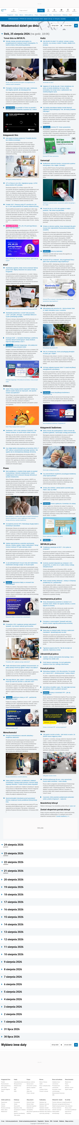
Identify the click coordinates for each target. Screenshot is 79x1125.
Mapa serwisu (69, 1121)
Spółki (41, 1083)
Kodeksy (29, 1113)
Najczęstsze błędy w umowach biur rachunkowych (18, 617)
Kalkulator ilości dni (44, 1104)
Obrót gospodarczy (5, 1085)
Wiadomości (68, 1082)
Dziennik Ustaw (30, 1102)
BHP (15, 1089)
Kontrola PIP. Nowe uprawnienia (60, 127)
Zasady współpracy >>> (62, 816)
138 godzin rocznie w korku (49, 775)
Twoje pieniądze (44, 15)
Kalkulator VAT (43, 1106)
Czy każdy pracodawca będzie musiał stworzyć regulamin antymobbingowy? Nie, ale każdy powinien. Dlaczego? (59, 109)
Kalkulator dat (43, 1102)
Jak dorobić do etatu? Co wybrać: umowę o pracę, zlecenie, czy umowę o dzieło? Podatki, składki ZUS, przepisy (59, 43)
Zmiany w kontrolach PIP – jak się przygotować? (55, 727)
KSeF (70, 15)
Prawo (36, 15)
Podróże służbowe (56, 1107)
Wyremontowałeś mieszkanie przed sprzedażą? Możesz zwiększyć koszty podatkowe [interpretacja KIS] (21, 800)
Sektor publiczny (29, 15)
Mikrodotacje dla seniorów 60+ (50, 347)
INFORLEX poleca (48, 544)
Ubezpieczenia (17, 1085)
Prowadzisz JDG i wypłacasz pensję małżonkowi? (18, 662)
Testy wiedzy (17, 1115)
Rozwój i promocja (5, 1107)
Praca (28, 1089)
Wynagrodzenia (18, 1083)
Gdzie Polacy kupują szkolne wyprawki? (15, 426)
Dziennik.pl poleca (48, 627)
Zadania (3, 1106)
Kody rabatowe (68, 1106)
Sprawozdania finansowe (58, 1093)
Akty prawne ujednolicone (33, 1111)
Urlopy (15, 1087)
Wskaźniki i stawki (57, 1099)
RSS (51, 1121)
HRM (15, 1091)
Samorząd (44, 160)
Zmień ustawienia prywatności (27, 1121)
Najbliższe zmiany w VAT (12, 728)
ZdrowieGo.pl (68, 1102)
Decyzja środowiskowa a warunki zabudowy (16, 776)
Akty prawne (30, 1099)
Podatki (3, 1082)
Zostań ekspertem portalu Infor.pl (55, 809)
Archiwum (67, 1104)
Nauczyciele (17, 1106)
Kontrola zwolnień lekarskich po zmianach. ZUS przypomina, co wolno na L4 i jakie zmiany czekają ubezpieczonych (58, 565)
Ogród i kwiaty (68, 1089)
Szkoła (15, 1104)
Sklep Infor (29, 1091)
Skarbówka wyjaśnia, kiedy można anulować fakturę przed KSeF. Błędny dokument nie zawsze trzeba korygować (22, 269)
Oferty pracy (68, 1113)
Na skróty (67, 1099)
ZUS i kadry (4, 1087)
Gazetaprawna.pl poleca (51, 598)
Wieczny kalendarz (56, 251)
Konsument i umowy (32, 1085)
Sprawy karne (30, 1083)
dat (52, 540)
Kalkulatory (43, 1099)
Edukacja (65, 15)
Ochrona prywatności (12, 1121)
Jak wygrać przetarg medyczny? (14, 179)
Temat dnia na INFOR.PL (14, 38)
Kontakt (55, 1121)
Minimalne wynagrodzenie (58, 1104)
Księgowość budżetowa (50, 427)
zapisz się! (72, 806)
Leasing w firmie (43, 1089)
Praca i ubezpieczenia (45, 1085)
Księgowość (10, 15)
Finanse (67, 1085)
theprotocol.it (68, 1111)
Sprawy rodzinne (31, 1082)
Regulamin (41, 1121)
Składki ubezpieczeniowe (58, 1106)
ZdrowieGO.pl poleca (49, 654)
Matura (15, 1111)
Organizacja (4, 1102)
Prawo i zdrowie (30, 1093)
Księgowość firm (10, 135)
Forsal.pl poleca (47, 668)
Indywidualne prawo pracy (20, 1082)
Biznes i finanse (43, 1082)
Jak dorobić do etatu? (48, 82)
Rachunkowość (5, 1083)
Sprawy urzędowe (31, 1087)
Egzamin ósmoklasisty (19, 1113)
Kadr (42, 38)
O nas (2, 1121)
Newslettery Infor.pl (49, 803)
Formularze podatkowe (70, 1109)
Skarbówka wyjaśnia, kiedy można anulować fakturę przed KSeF (21, 309)
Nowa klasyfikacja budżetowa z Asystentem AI (54, 423)
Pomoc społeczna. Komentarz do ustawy (63, 503)
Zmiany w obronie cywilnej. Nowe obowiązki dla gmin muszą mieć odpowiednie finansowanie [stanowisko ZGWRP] (59, 228)
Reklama (61, 1121)
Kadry (16, 15)
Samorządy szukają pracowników (51, 470)
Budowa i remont (69, 1087)
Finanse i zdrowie (44, 1091)
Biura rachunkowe (57, 1079)
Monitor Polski (30, 1104)
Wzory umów (68, 1107)
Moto (50, 15)
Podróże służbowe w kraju (58, 1102)
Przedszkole (17, 1102)
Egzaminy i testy (18, 1107)
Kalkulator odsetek (44, 1107)
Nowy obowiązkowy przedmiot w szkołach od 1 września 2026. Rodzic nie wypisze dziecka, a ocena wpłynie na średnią (59, 603)
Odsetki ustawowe (56, 1109)
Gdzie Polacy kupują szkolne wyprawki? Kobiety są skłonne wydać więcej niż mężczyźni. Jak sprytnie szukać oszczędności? (21, 390)
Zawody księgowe (5, 1089)
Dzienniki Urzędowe (31, 1106)
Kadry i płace (4, 1109)
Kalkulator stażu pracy (45, 1109)
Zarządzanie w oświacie (20, 1109)
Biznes (21, 15)
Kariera (47, 1121)
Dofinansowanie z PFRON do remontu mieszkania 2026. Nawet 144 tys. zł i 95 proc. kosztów (37, 19)
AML (53, 1095)
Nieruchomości (57, 15)
